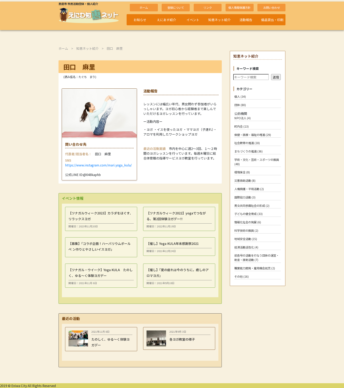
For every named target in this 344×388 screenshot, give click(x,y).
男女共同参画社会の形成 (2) (251, 205)
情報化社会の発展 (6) (247, 222)
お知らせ (140, 19)
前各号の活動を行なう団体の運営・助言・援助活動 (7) (256, 257)
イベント (193, 19)
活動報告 (245, 19)
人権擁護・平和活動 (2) (249, 189)
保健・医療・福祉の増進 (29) (252, 135)
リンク (207, 7)
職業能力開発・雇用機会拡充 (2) (254, 268)
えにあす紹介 (166, 19)
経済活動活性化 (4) (246, 247)
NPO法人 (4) (242, 118)
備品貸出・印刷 (272, 19)
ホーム (144, 7)
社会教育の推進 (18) (247, 143)
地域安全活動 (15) (245, 239)
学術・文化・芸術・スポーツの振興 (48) (256, 161)
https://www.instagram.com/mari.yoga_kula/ (98, 165)
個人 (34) (240, 96)
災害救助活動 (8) (244, 180)
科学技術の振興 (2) (246, 230)
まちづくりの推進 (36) (248, 151)
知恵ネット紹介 (219, 19)
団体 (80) (240, 105)
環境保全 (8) (242, 172)
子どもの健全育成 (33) (248, 214)
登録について (175, 7)
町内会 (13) (241, 126)
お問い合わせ (271, 7)
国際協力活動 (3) (244, 197)
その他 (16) (241, 276)
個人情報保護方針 (239, 7)
